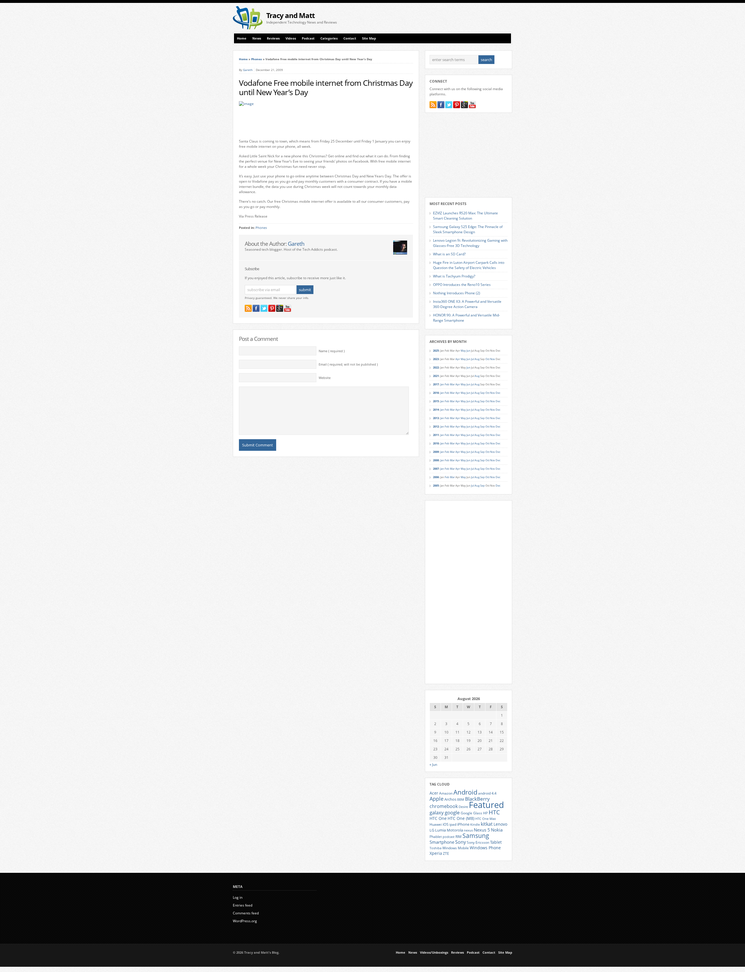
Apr (457, 359)
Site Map (369, 38)
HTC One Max (485, 819)
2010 (436, 443)
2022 (436, 367)
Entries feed (242, 905)
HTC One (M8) (461, 818)
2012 (436, 426)
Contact (349, 38)
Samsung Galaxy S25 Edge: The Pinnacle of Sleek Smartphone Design (468, 229)
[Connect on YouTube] (287, 308)
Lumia (440, 830)
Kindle (475, 825)
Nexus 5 (482, 830)
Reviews (273, 38)
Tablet (496, 842)
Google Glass (471, 813)
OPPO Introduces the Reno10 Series (462, 284)
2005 (436, 485)
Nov (492, 359)
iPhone (463, 824)
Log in (237, 897)
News (256, 38)
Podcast (308, 38)
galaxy (437, 812)
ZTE (446, 853)
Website (325, 378)
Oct (487, 359)
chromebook (444, 806)
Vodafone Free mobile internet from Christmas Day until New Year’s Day (326, 87)
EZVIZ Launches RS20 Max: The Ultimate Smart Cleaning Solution (465, 216)
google (452, 812)
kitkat (487, 824)
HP (485, 813)
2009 (436, 452)
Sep (482, 393)
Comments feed (246, 913)
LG (432, 830)
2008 (436, 460)
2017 (436, 384)
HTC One (438, 818)
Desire (463, 807)
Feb (447, 384)
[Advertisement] (444, 17)
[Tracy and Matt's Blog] (247, 28)
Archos (450, 799)
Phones (256, 59)
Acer (434, 793)
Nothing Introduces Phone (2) (456, 293)
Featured (486, 805)
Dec (498, 393)
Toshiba (435, 848)
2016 (436, 393)
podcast (449, 837)
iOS (445, 824)
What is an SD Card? (449, 254)
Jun (468, 351)
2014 (436, 410)
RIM (458, 836)
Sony (460, 842)
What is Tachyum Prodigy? (454, 276)
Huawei (436, 824)
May (463, 351)
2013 (436, 418)
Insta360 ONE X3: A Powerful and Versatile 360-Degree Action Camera (467, 304)
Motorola (455, 830)
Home (241, 38)
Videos (290, 38)
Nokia (497, 830)
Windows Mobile (455, 847)
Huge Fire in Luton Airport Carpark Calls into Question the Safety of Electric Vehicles (468, 265)
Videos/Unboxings (434, 952)
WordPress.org (245, 920)
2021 (436, 376)
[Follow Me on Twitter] (263, 308)
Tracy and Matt (290, 15)
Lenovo (500, 824)
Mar (452, 384)
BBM (460, 799)
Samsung (475, 836)
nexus (468, 830)
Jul (472, 359)
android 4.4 (487, 793)
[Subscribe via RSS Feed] (248, 308)
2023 (436, 359)
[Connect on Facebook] (256, 308)
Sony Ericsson (478, 842)
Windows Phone (485, 847)
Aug (477, 359)
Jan (442, 384)
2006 (436, 477)
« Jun (433, 764)
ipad (452, 824)
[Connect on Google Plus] (279, 308)
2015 (436, 401)
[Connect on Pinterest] (271, 308)
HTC (494, 812)
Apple (437, 798)
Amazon (446, 793)
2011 (436, 435)
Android (465, 792)
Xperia (436, 853)
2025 (436, 351)
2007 (436, 469)
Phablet (436, 836)
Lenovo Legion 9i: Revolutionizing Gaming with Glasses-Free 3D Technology (470, 243)
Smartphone (442, 842)
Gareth (248, 70)
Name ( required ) (332, 351)
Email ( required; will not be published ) (348, 364)
